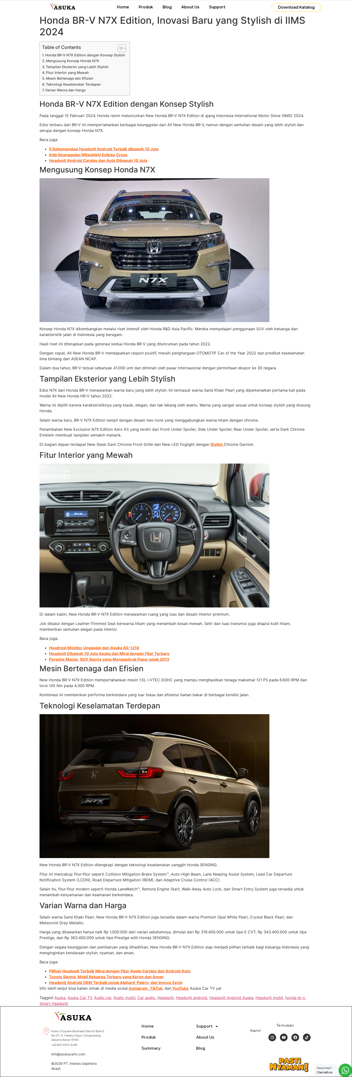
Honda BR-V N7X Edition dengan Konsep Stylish (85, 55)
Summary (151, 1048)
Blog (167, 7)
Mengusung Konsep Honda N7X (72, 61)
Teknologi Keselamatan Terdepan (73, 84)
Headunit (165, 997)
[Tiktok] (307, 1037)
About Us (190, 7)
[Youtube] (284, 1037)
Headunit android (191, 997)
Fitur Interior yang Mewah (67, 73)
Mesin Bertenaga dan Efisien (69, 78)
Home (123, 7)
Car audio (146, 997)
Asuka (59, 997)
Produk (146, 7)
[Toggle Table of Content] (119, 48)
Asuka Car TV (80, 997)
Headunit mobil (269, 997)
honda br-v (295, 997)
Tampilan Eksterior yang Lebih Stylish (77, 67)
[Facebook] (295, 1037)
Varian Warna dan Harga (65, 90)
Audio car (102, 997)
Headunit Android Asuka (231, 997)
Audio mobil (124, 997)
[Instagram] (272, 1037)
